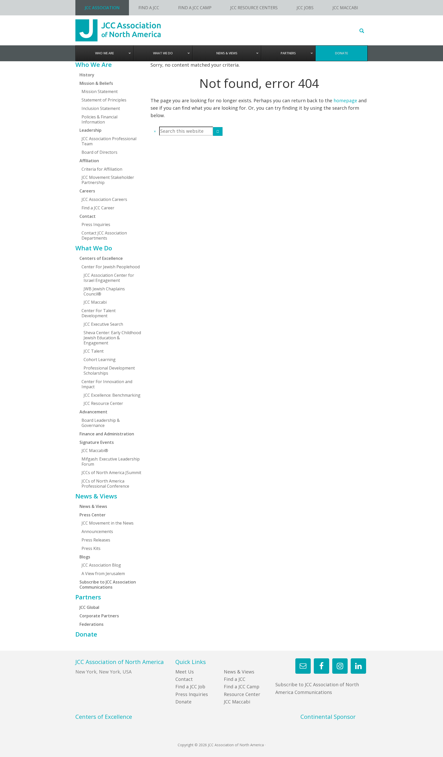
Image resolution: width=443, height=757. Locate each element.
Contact (184, 679)
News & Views (96, 496)
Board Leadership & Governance (101, 422)
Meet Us (184, 672)
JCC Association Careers (104, 199)
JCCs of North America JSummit (111, 472)
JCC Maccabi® (95, 450)
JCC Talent (94, 351)
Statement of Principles (104, 100)
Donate (86, 634)
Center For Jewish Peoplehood (111, 267)
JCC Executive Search (103, 324)
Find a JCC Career (98, 208)
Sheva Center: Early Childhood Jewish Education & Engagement (112, 338)
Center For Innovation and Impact (107, 384)
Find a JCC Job (190, 686)
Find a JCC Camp (241, 686)
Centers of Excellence (101, 258)
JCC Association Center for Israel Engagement (109, 277)
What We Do (93, 248)
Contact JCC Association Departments (104, 235)
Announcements (97, 531)
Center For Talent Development (99, 313)
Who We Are (93, 64)
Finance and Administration (106, 434)
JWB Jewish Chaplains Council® (104, 291)
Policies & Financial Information (99, 119)
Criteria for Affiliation (102, 169)
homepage (345, 100)
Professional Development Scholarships (109, 370)
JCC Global (89, 607)
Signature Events (96, 442)
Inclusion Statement (101, 108)
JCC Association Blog (101, 565)
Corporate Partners (99, 616)
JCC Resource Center (103, 403)
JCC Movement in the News (108, 523)
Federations (91, 624)
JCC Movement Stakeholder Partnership (108, 180)
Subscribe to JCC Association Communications (107, 584)
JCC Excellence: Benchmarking (112, 395)
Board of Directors (99, 152)
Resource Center (242, 694)
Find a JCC (234, 679)
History (86, 75)
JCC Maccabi (95, 302)
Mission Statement (100, 91)
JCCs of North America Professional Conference (105, 483)
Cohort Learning (100, 359)
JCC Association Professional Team (109, 141)
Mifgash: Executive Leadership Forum (111, 461)
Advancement (93, 412)
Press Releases (96, 540)
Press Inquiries (96, 224)
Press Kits (91, 548)
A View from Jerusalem (103, 573)
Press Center (92, 515)
